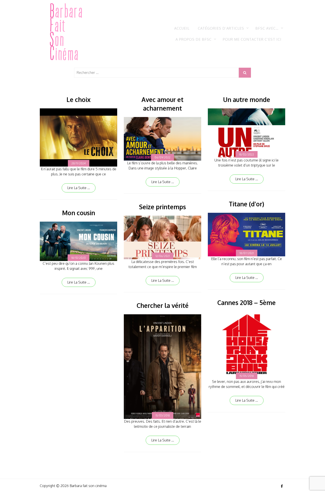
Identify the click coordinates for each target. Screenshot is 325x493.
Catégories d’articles (221, 28)
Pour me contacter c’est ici (252, 39)
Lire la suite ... (78, 188)
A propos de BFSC (194, 39)
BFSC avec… (267, 28)
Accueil (181, 28)
